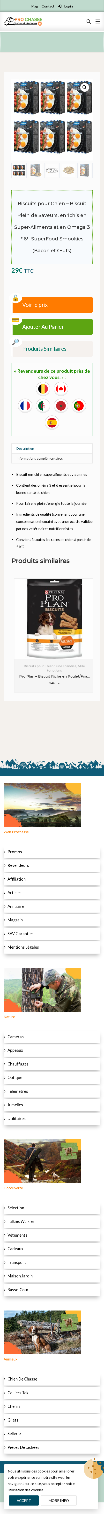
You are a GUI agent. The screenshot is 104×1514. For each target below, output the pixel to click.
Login (68, 6)
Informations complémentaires (39, 458)
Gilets (12, 1420)
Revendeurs (18, 865)
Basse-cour (18, 1289)
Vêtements (17, 1235)
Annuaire (15, 906)
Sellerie (14, 1433)
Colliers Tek (17, 1392)
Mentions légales (23, 947)
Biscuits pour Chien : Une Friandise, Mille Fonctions (52, 668)
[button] (84, 87)
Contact (48, 6)
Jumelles (15, 1104)
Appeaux (15, 1050)
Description (25, 448)
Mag (34, 6)
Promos (14, 851)
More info (58, 1500)
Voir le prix (35, 304)
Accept (24, 1500)
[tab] (52, 449)
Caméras (15, 1036)
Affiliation (16, 879)
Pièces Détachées (23, 1447)
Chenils (14, 1406)
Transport (16, 1262)
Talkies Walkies (21, 1221)
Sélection (15, 1208)
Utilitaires (16, 1118)
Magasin (15, 920)
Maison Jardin (20, 1276)
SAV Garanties (20, 933)
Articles (14, 892)
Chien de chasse (22, 1379)
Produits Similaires (44, 348)
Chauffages (18, 1064)
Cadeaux (15, 1248)
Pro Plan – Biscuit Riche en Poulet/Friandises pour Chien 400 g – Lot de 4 (52, 676)
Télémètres (17, 1091)
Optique (14, 1077)
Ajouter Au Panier (43, 326)
